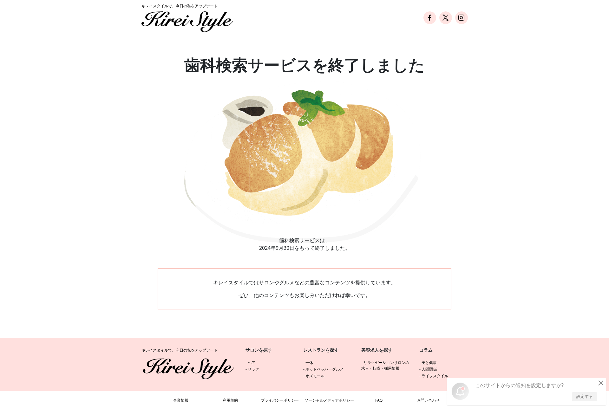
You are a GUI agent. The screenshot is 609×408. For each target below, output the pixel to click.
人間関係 (429, 369)
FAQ (379, 400)
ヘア (251, 362)
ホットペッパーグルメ (324, 369)
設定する (584, 396)
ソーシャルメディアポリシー (329, 400)
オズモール (314, 376)
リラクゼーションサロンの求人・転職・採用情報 (385, 365)
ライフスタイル (435, 376)
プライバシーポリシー (280, 400)
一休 (309, 362)
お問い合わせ (428, 400)
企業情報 (180, 400)
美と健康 (429, 362)
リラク (253, 369)
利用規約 (230, 400)
